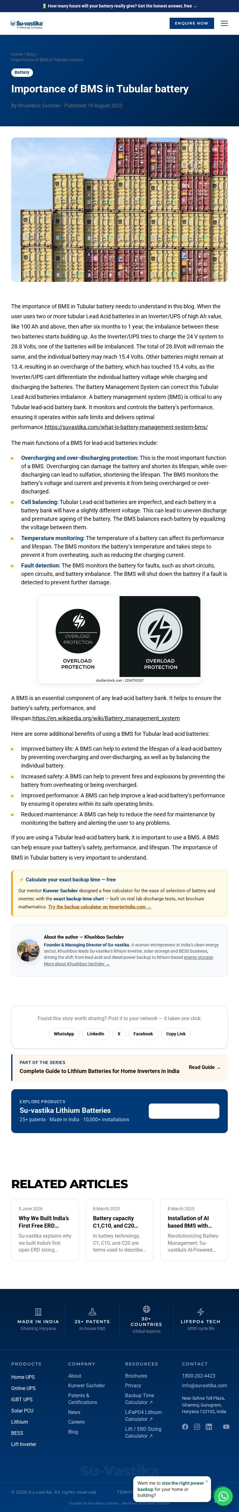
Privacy (133, 1385)
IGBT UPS (22, 1399)
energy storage (198, 957)
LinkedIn (95, 1033)
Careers (76, 1422)
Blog (30, 54)
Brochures (136, 1376)
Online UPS (23, 1388)
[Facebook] (185, 1427)
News (74, 1412)
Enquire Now (192, 23)
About (74, 1376)
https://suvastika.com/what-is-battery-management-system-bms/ (126, 427)
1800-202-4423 (198, 1376)
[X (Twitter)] (226, 1427)
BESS (17, 1433)
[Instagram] (197, 1427)
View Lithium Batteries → (184, 1111)
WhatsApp (64, 1033)
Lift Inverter (23, 1444)
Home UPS (23, 1377)
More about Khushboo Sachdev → (77, 963)
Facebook (143, 1033)
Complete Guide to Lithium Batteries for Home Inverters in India (100, 1071)
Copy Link (175, 1033)
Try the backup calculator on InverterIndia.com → (100, 907)
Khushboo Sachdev (103, 1503)
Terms (125, 1492)
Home (17, 54)
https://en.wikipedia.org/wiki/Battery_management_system (106, 718)
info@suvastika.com (204, 1385)
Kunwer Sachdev (86, 1385)
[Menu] (224, 23)
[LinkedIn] (209, 1427)
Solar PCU (22, 1411)
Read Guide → (205, 1067)
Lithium (19, 1422)
